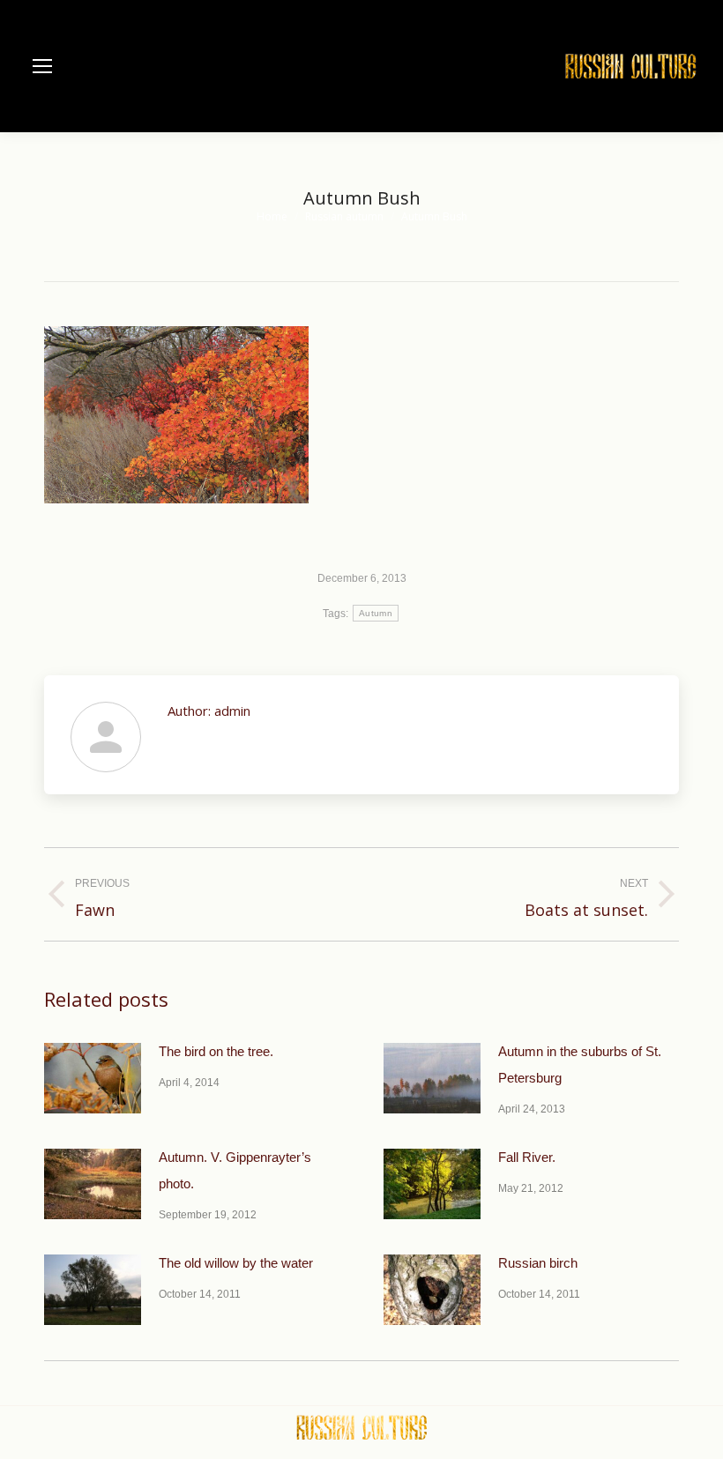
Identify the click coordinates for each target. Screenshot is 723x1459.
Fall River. (526, 1157)
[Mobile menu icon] (42, 66)
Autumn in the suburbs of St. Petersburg (579, 1064)
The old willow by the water (236, 1262)
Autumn (375, 613)
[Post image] (92, 1078)
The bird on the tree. (216, 1051)
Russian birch (538, 1262)
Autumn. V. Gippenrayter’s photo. (235, 1170)
